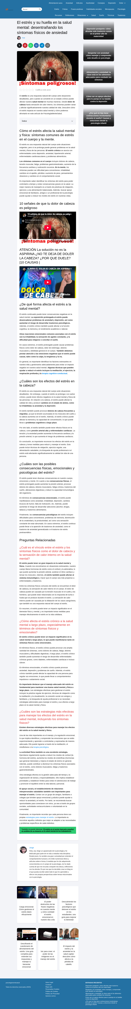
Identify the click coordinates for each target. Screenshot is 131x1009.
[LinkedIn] (36, 45)
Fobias (65, 9)
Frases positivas (77, 9)
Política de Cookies (52, 991)
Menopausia (109, 9)
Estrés (56, 9)
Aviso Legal (49, 982)
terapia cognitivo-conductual (54, 373)
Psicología (121, 9)
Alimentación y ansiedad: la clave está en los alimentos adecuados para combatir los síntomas (103, 994)
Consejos (101, 3)
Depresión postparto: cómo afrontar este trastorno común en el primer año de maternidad (101, 986)
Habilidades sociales (94, 9)
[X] (19, 45)
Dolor (121, 3)
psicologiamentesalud (13, 982)
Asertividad (90, 3)
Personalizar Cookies (52, 989)
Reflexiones (69, 15)
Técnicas (110, 15)
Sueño (101, 15)
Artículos (79, 3)
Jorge (23, 38)
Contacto (48, 984)
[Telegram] (42, 45)
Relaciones (82, 15)
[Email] (47, 45)
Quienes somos (51, 996)
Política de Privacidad (52, 993)
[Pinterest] (25, 45)
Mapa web (49, 987)
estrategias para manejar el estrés (40, 817)
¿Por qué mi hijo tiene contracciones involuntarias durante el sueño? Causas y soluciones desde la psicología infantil (101, 1002)
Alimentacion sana (55, 3)
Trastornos (121, 15)
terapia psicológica (41, 747)
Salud (93, 15)
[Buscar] (40, 9)
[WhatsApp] (30, 45)
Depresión (112, 3)
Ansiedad (69, 3)
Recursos (58, 15)
